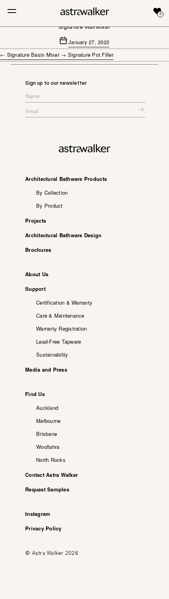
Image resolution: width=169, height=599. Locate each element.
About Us (36, 274)
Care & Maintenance (60, 315)
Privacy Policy (43, 528)
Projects (35, 220)
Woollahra (47, 446)
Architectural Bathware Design (63, 235)
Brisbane (46, 433)
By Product (49, 205)
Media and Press (46, 369)
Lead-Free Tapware (58, 341)
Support (35, 288)
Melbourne (48, 420)
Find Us (35, 394)
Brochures (38, 249)
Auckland (47, 407)
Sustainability (52, 354)
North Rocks (51, 459)
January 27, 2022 (88, 42)
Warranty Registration (61, 328)
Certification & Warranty (64, 302)
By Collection (52, 192)
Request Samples (47, 489)
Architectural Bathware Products (66, 178)
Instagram (37, 513)
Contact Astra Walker (51, 474)
